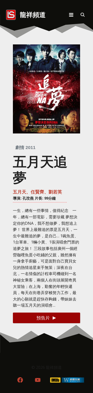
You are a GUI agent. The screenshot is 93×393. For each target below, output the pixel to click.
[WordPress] (72, 380)
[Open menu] (71, 15)
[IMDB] (55, 380)
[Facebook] (20, 380)
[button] (46, 318)
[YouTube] (37, 380)
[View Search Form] (82, 14)
